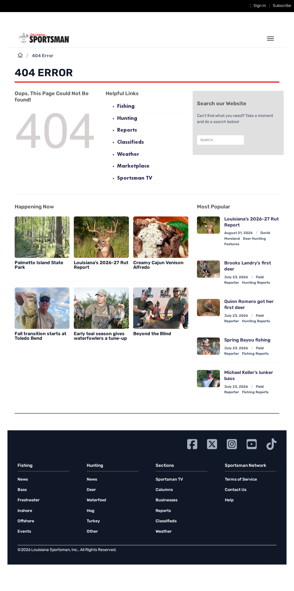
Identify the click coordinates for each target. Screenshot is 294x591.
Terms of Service (241, 479)
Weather (128, 154)
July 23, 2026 (236, 277)
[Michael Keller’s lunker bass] (208, 378)
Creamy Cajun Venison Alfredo (158, 265)
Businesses (166, 500)
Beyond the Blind (152, 334)
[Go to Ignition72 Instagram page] (232, 443)
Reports (127, 130)
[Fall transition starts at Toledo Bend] (42, 308)
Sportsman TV (134, 178)
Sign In (260, 6)
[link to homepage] (44, 38)
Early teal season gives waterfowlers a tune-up (100, 336)
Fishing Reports (255, 354)
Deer (91, 490)
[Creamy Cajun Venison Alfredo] (160, 237)
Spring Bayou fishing (247, 340)
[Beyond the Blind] (160, 308)
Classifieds (130, 142)
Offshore (26, 521)
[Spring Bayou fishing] (208, 346)
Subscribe (282, 6)
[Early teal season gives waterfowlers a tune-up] (101, 308)
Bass (22, 490)
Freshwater (29, 500)
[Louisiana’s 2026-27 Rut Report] (101, 237)
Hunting (127, 118)
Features (231, 244)
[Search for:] (220, 140)
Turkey (93, 521)
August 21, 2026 (238, 233)
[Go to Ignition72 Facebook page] (192, 443)
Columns (164, 490)
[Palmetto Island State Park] (42, 237)
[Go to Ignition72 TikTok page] (271, 443)
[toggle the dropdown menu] (270, 38)
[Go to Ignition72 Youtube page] (252, 443)
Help (229, 500)
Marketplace (133, 166)
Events (24, 531)
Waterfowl (96, 500)
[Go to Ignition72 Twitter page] (212, 443)
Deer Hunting (254, 239)
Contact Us (235, 490)
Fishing (126, 106)
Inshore (25, 511)
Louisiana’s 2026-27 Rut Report (101, 265)
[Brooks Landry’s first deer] (208, 269)
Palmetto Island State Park (39, 265)
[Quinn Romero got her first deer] (208, 307)
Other (92, 531)
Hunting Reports (256, 283)
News (23, 479)
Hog (90, 511)
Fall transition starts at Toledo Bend (40, 336)
